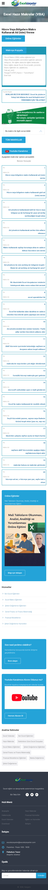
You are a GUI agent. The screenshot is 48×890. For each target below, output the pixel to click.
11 (44, 339)
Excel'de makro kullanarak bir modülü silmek (27, 404)
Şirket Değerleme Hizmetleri (16, 624)
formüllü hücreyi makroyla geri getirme (29, 375)
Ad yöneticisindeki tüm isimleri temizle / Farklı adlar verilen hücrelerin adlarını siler (26, 330)
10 (44, 322)
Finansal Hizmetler (32, 815)
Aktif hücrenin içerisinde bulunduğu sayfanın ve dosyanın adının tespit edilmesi (25, 347)
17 (44, 428)
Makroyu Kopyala (14, 50)
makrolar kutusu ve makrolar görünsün (29, 465)
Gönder (41, 875)
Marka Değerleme (37, 758)
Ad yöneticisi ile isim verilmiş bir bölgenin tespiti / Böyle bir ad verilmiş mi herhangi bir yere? (24, 266)
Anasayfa (5, 811)
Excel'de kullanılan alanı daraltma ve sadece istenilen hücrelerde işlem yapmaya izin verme (26, 313)
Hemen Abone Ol (15, 716)
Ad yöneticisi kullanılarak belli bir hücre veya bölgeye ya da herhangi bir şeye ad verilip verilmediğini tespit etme (26, 213)
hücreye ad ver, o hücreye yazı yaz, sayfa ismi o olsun (25, 480)
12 (44, 356)
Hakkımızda (6, 815)
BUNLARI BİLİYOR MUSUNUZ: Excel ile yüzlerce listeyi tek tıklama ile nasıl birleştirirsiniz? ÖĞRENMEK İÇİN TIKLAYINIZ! (25, 97)
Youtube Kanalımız (18, 151)
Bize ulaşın (12, 661)
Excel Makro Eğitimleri (13, 600)
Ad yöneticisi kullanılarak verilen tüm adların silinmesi (27, 231)
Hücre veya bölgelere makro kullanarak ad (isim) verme (25, 176)
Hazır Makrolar (8, 741)
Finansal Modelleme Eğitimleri (14, 758)
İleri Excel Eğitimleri (12, 594)
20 (44, 472)
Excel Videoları (8, 736)
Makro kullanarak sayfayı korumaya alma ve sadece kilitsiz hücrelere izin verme (24, 249)
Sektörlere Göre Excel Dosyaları (30, 741)
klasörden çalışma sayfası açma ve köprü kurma (25, 436)
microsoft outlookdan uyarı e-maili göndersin (26, 390)
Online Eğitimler (13, 38)
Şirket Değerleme (10, 764)
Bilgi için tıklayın (15, 573)
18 (44, 443)
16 (44, 411)
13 (44, 371)
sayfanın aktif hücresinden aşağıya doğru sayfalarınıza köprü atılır (28, 451)
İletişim (28, 824)
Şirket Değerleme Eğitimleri (15, 606)
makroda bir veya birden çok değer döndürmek (26, 364)
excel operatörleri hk (36, 297)
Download (6, 824)
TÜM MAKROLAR (13, 139)
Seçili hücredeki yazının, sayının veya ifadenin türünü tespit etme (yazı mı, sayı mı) (26, 420)
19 (44, 460)
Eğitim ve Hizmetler (32, 819)
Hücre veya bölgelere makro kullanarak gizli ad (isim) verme (26, 194)
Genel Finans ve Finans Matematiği (18, 612)
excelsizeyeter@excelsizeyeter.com (21, 842)
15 (44, 397)
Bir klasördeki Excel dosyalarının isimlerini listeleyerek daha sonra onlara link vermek (27, 283)
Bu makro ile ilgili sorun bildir (18, 131)
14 (44, 383)
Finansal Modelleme (13, 618)
